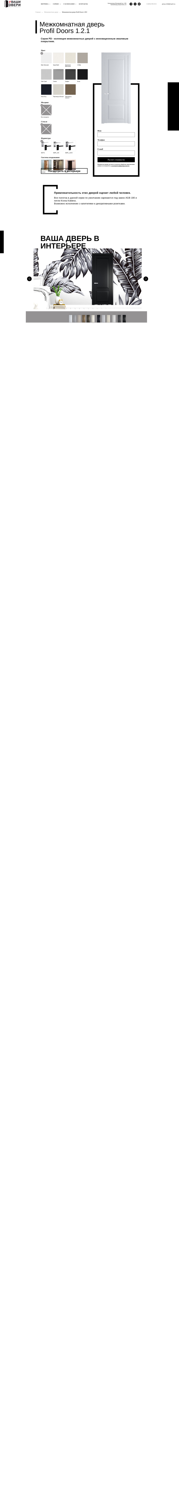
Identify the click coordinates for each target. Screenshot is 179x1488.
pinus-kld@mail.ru (168, 4)
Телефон (101, 140)
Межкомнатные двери (51, 12)
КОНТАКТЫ (83, 4)
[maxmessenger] (139, 4)
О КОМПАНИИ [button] (69, 4)
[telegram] (131, 4)
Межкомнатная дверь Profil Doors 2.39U (74, 12)
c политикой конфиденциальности (120, 166)
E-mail (100, 149)
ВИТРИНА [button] (45, 4)
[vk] (135, 4)
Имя (99, 131)
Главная (37, 12)
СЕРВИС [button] (56, 4)
